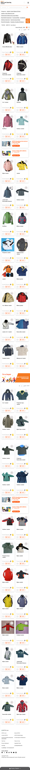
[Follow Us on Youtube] (13, 752)
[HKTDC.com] (15, 731)
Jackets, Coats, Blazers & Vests (13, 11)
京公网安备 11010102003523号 (8, 747)
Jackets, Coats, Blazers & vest (7, 13)
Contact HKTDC (5, 735)
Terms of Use (17, 741)
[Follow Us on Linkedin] (6, 752)
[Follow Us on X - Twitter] (4, 752)
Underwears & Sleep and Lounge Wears (9, 15)
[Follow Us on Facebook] (2, 752)
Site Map (3, 745)
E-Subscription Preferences (19, 737)
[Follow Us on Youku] (16, 752)
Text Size (3, 741)
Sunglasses (22, 17)
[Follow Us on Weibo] (9, 752)
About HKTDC (17, 733)
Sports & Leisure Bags (15, 19)
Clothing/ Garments (5, 19)
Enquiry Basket (15, 768)
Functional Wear (15, 17)
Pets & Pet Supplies (5, 22)
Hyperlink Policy (17, 743)
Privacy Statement (5, 743)
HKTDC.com (4, 733)
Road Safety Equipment (6, 17)
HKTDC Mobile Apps (18, 735)
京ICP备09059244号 (18, 745)
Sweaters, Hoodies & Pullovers (17, 22)
